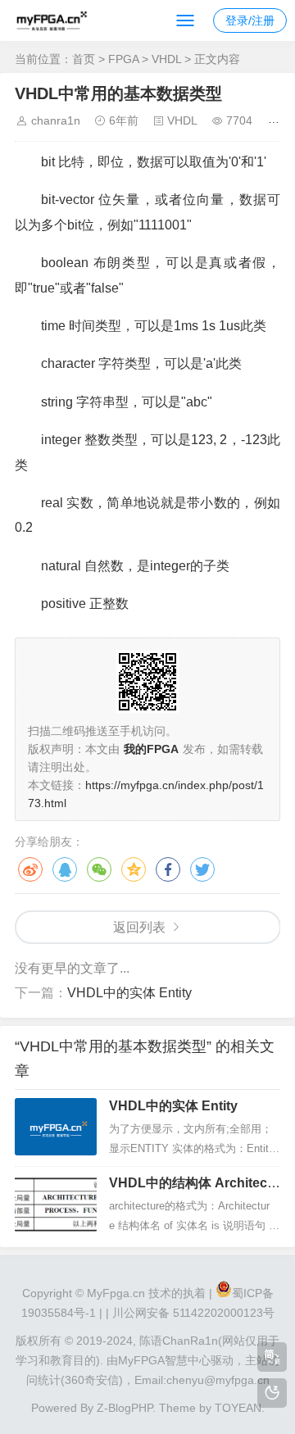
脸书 (168, 869)
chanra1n (55, 120)
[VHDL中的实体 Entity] (56, 1126)
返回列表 (139, 927)
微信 (99, 869)
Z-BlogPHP (124, 1407)
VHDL (166, 59)
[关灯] (272, 1393)
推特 (202, 869)
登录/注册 (250, 20)
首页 (83, 59)
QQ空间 (133, 869)
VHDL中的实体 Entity (129, 993)
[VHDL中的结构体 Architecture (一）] (56, 1203)
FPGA (123, 59)
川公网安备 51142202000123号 (193, 1312)
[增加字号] (276, 120)
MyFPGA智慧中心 (164, 1360)
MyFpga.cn (116, 1293)
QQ (64, 869)
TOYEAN (238, 1407)
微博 (30, 869)
